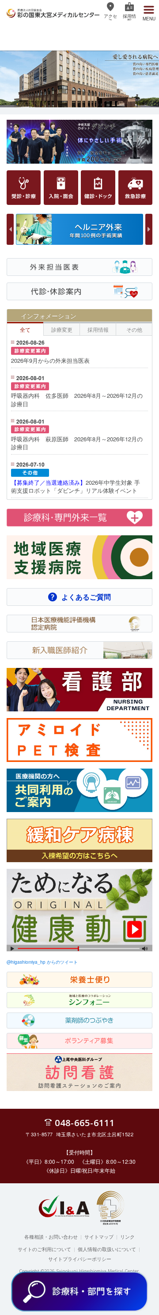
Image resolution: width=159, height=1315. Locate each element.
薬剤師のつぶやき (30, 1028)
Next (148, 229)
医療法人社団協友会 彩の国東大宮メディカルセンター (53, 12)
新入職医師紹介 (27, 658)
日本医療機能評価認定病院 (41, 631)
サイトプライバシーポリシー (79, 1258)
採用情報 (98, 329)
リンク (127, 1236)
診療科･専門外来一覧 (34, 536)
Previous (10, 229)
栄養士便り (21, 987)
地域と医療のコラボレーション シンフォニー (65, 1008)
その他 (134, 329)
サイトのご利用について (44, 1248)
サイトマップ (99, 1236)
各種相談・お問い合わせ (51, 1236)
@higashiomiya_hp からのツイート (42, 962)
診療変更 (61, 329)
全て (25, 329)
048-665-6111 (85, 1122)
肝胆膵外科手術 (53, 244)
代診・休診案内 (27, 299)
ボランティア (24, 1048)
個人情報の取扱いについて (107, 1248)
